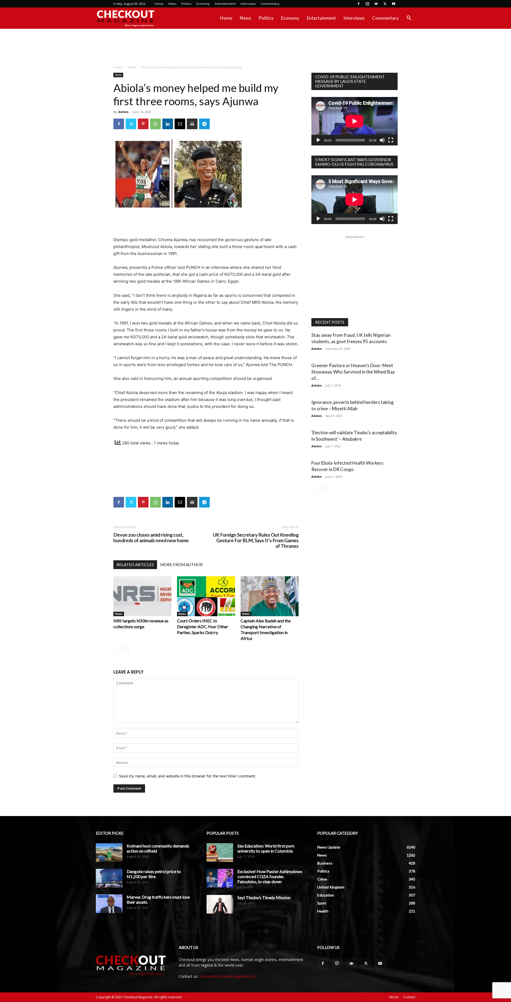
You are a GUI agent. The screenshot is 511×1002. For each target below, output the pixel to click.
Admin (123, 112)
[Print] (192, 124)
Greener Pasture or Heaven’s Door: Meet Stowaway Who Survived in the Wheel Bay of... (353, 372)
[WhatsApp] (155, 124)
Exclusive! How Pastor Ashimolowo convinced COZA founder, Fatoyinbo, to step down (269, 876)
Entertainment (225, 4)
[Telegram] (204, 124)
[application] (354, 121)
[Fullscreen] (390, 140)
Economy (203, 4)
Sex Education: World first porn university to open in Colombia (265, 848)
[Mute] (382, 140)
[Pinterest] (143, 124)
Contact (409, 997)
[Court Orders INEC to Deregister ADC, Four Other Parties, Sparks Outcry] (206, 596)
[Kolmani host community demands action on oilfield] (109, 852)
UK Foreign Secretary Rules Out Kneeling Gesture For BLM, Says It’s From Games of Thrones (256, 540)
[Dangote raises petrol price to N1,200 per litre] (109, 878)
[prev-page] (116, 649)
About (393, 997)
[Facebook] (358, 3)
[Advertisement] (255, 47)
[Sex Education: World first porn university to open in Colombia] (220, 852)
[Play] (318, 140)
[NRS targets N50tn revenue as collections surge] (142, 596)
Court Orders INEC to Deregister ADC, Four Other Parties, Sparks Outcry (202, 626)
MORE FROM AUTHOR (181, 564)
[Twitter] (385, 3)
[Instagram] (367, 3)
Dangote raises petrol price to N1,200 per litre (154, 874)
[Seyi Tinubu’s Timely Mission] (220, 904)
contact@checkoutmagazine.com (228, 976)
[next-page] (125, 649)
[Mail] (376, 3)
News (172, 4)
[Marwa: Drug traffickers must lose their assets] (109, 903)
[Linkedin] (167, 124)
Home (159, 4)
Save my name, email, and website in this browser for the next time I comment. (187, 776)
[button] (408, 18)
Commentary (270, 4)
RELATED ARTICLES (135, 564)
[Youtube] (394, 3)
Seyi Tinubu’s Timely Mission (263, 897)
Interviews (248, 4)
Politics (186, 4)
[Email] (180, 124)
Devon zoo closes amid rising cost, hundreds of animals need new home (151, 537)
